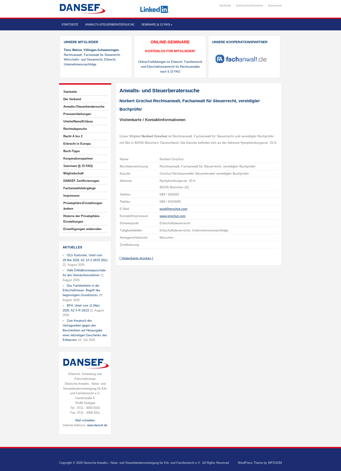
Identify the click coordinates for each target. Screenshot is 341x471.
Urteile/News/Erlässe (78, 121)
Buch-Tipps (71, 151)
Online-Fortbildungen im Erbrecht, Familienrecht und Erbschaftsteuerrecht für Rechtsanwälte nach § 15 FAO (170, 66)
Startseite (225, 5)
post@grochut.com (173, 209)
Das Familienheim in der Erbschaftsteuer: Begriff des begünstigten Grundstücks (81, 290)
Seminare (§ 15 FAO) (156, 24)
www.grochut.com (173, 216)
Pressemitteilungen (77, 114)
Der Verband (72, 99)
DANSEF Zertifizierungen (81, 181)
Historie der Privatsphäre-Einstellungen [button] (81, 218)
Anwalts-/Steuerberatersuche (109, 24)
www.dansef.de (97, 425)
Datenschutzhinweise (249, 5)
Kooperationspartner (78, 158)
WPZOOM (275, 463)
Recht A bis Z (73, 136)
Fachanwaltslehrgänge (79, 188)
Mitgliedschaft (73, 173)
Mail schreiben (85, 420)
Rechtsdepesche (75, 129)
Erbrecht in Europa (77, 143)
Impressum (275, 5)
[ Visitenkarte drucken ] (136, 258)
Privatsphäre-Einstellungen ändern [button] (82, 205)
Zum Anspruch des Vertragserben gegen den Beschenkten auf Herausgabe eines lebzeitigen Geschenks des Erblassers (85, 330)
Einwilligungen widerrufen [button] (82, 229)
